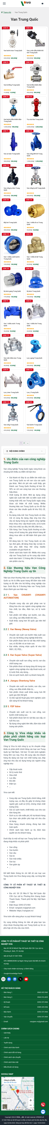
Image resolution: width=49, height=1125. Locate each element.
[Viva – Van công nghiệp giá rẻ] (26, 3)
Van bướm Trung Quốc (34, 425)
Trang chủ (7, 12)
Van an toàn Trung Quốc (12, 154)
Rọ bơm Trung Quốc (33, 291)
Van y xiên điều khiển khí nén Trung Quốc (35, 51)
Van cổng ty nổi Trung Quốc (36, 188)
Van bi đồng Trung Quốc (12, 85)
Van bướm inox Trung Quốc (13, 50)
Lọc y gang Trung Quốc (34, 358)
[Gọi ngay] (43, 1104)
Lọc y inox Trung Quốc (11, 392)
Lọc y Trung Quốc (33, 392)
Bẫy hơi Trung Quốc (10, 222)
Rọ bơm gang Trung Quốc (12, 291)
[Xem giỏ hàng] (44, 3)
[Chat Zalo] (43, 1111)
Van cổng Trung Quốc (11, 425)
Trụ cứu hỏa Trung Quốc (35, 119)
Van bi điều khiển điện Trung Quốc (34, 86)
